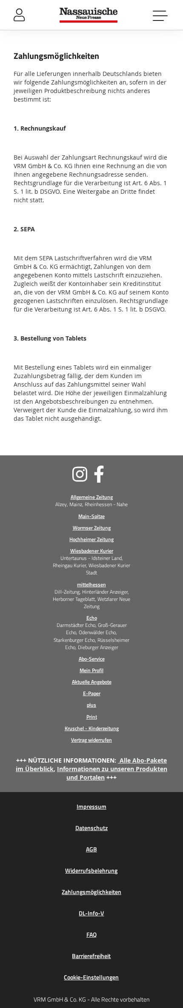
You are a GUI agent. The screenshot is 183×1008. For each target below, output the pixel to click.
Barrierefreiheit (91, 956)
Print (91, 716)
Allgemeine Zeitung (92, 497)
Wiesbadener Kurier (91, 550)
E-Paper (91, 693)
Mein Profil (91, 670)
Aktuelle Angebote (92, 681)
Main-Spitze (91, 516)
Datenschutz (91, 828)
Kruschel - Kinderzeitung (92, 728)
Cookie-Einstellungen (91, 977)
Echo (91, 617)
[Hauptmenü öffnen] (160, 14)
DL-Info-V (91, 913)
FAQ (91, 934)
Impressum (91, 806)
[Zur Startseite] (89, 15)
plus (91, 704)
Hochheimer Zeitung (91, 539)
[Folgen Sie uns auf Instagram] (51, 474)
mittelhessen (91, 584)
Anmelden (19, 15)
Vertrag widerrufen (91, 739)
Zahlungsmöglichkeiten (91, 892)
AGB (91, 849)
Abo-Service (92, 658)
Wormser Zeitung (92, 527)
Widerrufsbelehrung (91, 870)
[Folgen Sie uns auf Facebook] (131, 474)
